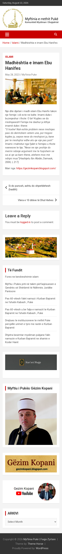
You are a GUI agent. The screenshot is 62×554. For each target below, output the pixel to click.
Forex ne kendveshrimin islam (22, 276)
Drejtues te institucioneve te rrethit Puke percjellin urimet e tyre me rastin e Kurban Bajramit (28, 324)
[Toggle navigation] (7, 34)
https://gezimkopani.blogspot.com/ (36, 168)
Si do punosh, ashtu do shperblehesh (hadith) (29, 187)
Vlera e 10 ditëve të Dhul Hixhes (35, 200)
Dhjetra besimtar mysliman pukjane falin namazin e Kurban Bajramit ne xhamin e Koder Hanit (27, 338)
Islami (9, 56)
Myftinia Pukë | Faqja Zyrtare (39, 539)
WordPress (42, 548)
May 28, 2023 (12, 74)
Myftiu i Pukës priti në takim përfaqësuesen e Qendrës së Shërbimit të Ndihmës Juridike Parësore (30, 287)
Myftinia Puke (29, 74)
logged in (25, 222)
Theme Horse (35, 543)
